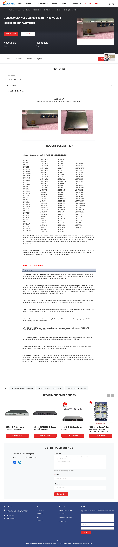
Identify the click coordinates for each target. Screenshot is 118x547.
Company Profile (41, 510)
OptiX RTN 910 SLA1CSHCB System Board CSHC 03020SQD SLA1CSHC (71, 429)
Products (11, 10)
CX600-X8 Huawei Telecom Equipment (49, 388)
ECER (90, 543)
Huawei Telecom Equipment (24, 10)
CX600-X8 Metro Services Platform (22, 388)
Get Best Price (11, 34)
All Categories (62, 521)
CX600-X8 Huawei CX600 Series (76, 388)
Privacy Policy (67, 541)
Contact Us (39, 520)
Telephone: (58, 484)
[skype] (19, 462)
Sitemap (49, 541)
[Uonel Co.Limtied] (9, 3)
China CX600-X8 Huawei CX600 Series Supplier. (38, 543)
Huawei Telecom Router (65, 514)
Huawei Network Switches (65, 517)
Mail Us (28, 34)
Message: (58, 453)
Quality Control (40, 517)
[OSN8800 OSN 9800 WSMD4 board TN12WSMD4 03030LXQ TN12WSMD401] (95, 31)
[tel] (25, 462)
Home (5, 10)
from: (57, 474)
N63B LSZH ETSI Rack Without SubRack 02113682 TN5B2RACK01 (16, 429)
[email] (14, 462)
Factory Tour (40, 513)
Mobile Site (57, 541)
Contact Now (61, 494)
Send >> (86, 532)
